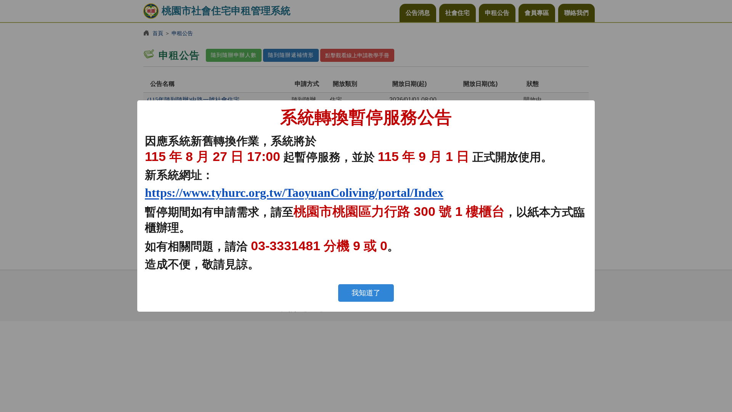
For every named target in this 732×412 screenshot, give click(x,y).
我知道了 (366, 293)
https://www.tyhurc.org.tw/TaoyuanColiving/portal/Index (294, 193)
